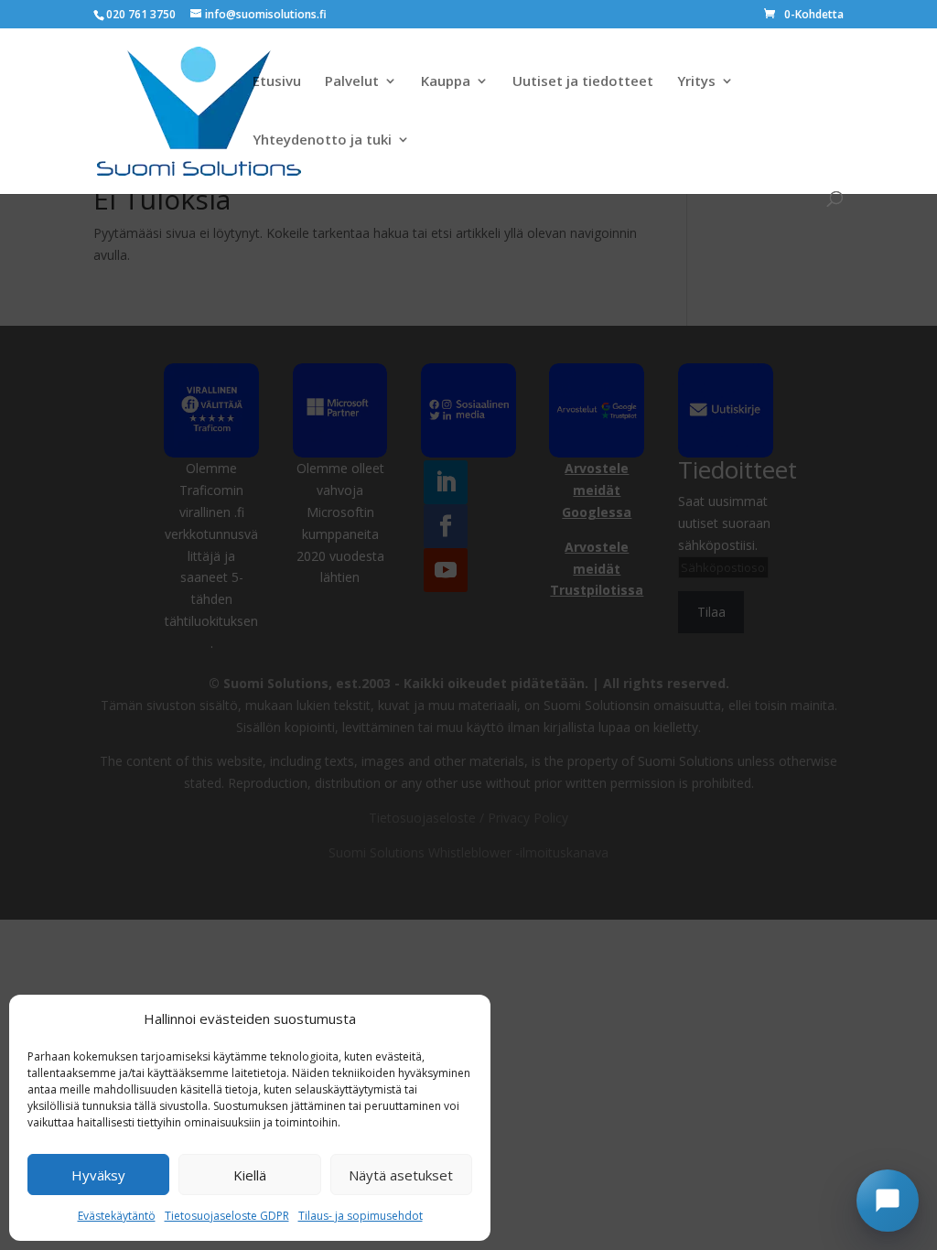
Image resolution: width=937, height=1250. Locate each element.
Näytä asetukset (401, 1175)
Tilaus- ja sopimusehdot (360, 1215)
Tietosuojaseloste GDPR (227, 1215)
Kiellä (249, 1175)
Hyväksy (98, 1175)
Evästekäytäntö (117, 1215)
